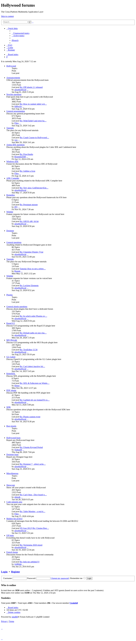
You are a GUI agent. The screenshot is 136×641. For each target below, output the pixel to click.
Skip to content (7, 16)
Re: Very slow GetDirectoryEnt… (34, 188)
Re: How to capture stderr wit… (33, 104)
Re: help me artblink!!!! (29, 562)
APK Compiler (12, 178)
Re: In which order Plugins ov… (33, 316)
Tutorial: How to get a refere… (33, 269)
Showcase (10, 485)
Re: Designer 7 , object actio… (33, 464)
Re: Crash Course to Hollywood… (34, 137)
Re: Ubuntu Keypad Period (31, 447)
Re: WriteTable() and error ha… (33, 121)
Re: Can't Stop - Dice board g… (33, 495)
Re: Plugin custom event (30, 417)
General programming (15, 111)
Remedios (10, 195)
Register (15, 571)
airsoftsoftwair (20, 89)
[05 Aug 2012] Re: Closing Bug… (34, 528)
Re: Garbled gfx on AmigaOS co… (35, 400)
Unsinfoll (74, 603)
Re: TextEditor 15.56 (28, 350)
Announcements (13, 78)
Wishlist (9, 212)
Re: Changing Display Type (31, 252)
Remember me (76, 578)
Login (4, 571)
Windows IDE (12, 161)
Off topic (10, 535)
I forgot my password (60, 578)
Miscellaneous (12, 473)
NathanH (18, 450)
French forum (12, 552)
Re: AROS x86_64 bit (29, 221)
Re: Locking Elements (29, 285)
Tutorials (10, 128)
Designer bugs (12, 454)
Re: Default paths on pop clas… (33, 333)
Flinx (16, 123)
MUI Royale (11, 340)
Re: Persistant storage (29, 204)
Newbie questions (13, 94)
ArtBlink (18, 564)
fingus (17, 385)
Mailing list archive (14, 519)
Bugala (17, 271)
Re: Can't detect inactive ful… (32, 366)
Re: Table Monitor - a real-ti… (32, 511)
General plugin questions (16, 306)
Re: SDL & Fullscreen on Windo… (34, 383)
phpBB (15, 617)
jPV (16, 207)
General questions (13, 242)
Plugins (9, 295)
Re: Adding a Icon (27, 171)
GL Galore (10, 357)
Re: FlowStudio (26, 154)
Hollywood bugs (13, 438)
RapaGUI (10, 323)
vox (16, 140)
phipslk (17, 497)
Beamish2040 (20, 157)
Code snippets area (14, 502)
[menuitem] (20, 33)
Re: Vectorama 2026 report (31, 545)
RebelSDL (10, 373)
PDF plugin (11, 390)
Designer (10, 231)
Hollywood (11, 66)
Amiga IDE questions (15, 145)
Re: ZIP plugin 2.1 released (31, 87)
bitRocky (18, 106)
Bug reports (11, 426)
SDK (8, 407)
